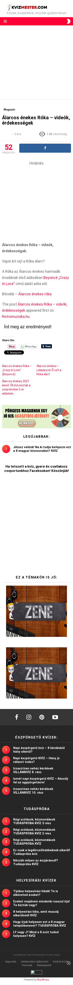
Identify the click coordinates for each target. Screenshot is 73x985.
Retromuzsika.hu (16, 316)
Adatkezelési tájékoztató (34, 961)
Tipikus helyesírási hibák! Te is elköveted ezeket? (35, 893)
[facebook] (16, 717)
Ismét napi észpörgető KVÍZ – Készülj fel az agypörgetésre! (40, 780)
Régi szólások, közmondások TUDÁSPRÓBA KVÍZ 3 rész (34, 821)
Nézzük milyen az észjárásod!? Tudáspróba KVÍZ (35, 862)
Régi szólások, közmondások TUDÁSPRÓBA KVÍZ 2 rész (34, 831)
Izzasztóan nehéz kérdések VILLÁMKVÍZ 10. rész (33, 790)
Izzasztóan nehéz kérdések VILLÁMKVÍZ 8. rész (33, 770)
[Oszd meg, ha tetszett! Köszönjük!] (45, 148)
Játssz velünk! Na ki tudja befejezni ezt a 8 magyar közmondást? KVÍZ (42, 449)
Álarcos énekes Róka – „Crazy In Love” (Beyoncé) (17, 370)
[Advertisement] (36, 62)
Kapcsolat (10, 961)
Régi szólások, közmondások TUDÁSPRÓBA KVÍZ (34, 841)
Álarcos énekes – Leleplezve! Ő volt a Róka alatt (48, 370)
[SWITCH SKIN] (68, 21)
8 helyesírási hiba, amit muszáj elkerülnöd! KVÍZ (36, 913)
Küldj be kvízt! (60, 961)
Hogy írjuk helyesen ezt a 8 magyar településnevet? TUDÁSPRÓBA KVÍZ (39, 923)
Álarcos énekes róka (35, 294)
